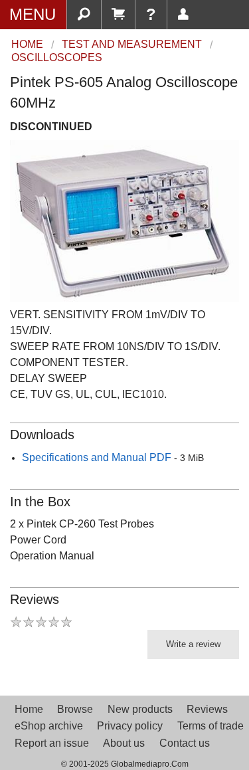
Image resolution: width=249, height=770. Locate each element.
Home (29, 709)
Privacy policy (130, 725)
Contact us (184, 743)
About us (124, 743)
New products (140, 709)
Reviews (207, 709)
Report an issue (52, 743)
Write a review (193, 644)
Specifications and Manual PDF (96, 457)
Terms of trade (210, 725)
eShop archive (49, 725)
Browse (75, 709)
